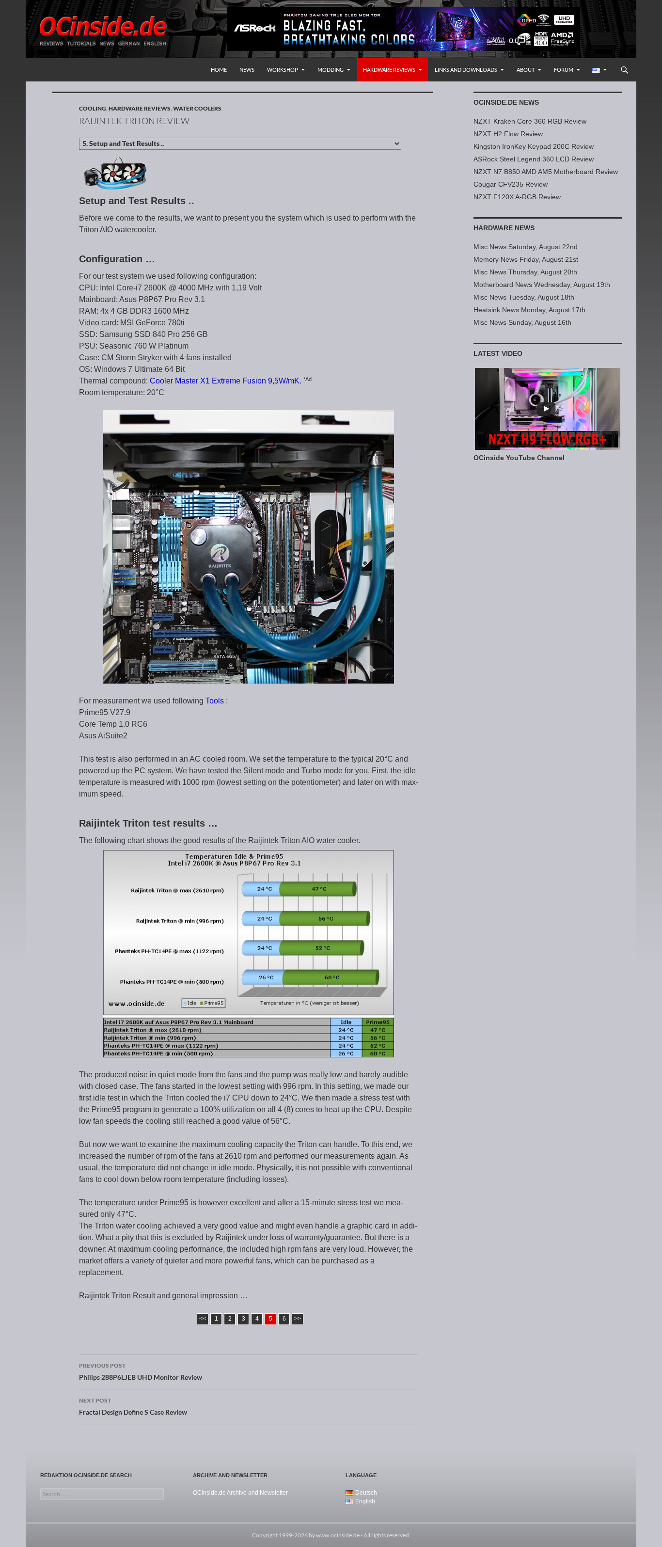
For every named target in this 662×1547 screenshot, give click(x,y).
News (246, 69)
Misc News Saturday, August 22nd (525, 247)
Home (219, 69)
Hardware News (504, 228)
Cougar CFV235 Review (510, 184)
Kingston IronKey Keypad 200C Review (533, 146)
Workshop (282, 69)
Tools (214, 701)
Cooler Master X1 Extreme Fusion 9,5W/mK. (225, 381)
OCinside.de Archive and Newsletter (240, 1492)
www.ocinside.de (338, 1535)
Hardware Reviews (389, 69)
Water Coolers (197, 108)
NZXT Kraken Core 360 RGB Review (529, 121)
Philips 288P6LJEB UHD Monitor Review (140, 1371)
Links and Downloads (466, 69)
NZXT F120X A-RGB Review (517, 197)
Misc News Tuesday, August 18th (523, 297)
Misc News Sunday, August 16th (522, 322)
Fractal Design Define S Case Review (133, 1406)
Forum (563, 69)
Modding (330, 69)
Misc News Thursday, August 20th (525, 272)
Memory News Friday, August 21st (525, 259)
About (526, 69)
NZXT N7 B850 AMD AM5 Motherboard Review (545, 171)
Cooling (92, 108)
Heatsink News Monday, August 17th (529, 310)
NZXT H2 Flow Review (508, 134)
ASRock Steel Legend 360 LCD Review (533, 159)
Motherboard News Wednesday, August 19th (541, 284)
